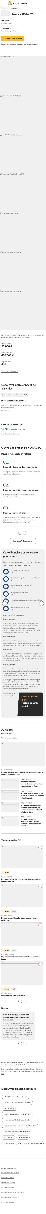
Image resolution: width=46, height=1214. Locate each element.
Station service (23, 1137)
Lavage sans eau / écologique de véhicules (17, 1120)
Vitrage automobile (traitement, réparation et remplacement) (23, 1143)
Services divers (8, 1137)
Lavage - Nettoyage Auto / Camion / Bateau (17, 1114)
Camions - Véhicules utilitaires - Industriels (17, 1102)
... (5, 9)
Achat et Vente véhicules (11, 1097)
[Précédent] (4, 603)
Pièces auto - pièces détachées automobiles (17, 1131)
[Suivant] (41, 603)
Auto (25, 1097)
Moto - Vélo (32, 1126)
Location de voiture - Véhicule (13, 1126)
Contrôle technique (10, 1108)
